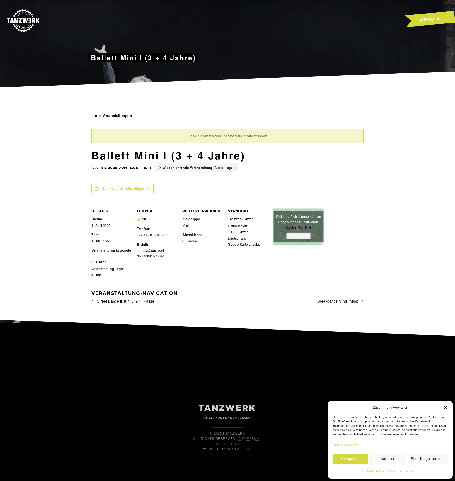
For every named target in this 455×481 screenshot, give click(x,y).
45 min (96, 274)
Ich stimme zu (298, 235)
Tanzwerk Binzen (241, 219)
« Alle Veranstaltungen (111, 115)
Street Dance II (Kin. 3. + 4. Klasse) (125, 301)
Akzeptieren (350, 459)
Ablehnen (388, 459)
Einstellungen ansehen (427, 459)
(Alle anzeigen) (224, 167)
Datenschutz (394, 471)
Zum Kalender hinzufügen (123, 188)
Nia (144, 219)
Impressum (412, 471)
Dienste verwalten (346, 445)
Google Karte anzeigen (245, 244)
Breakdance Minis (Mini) (338, 301)
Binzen (101, 261)
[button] (445, 407)
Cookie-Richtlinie (373, 471)
